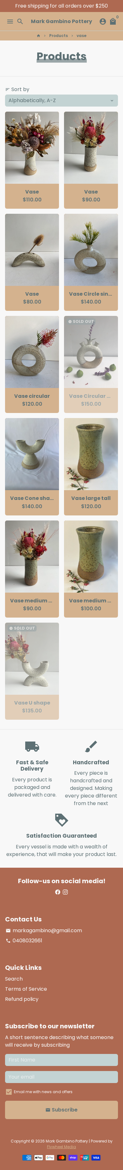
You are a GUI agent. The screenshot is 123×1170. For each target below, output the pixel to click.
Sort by (17, 89)
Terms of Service (26, 989)
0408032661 (24, 940)
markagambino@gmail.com (44, 930)
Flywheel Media (61, 1146)
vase (81, 35)
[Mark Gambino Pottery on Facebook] (57, 892)
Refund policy (21, 999)
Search (14, 978)
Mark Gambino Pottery (67, 1141)
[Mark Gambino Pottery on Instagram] (65, 892)
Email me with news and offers (43, 1091)
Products (58, 35)
